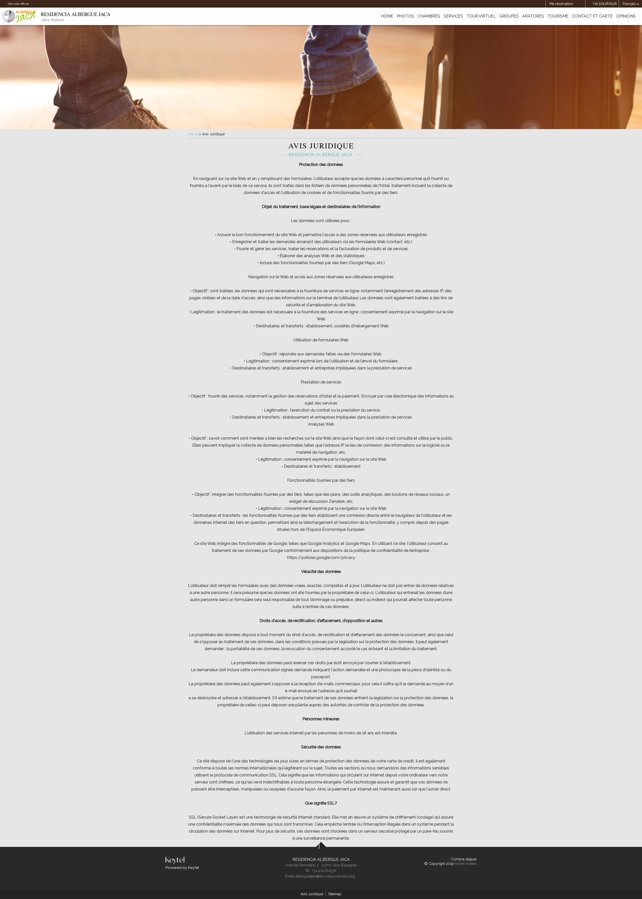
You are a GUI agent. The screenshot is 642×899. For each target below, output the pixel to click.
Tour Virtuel (481, 16)
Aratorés (533, 16)
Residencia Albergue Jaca (321, 859)
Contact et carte (592, 16)
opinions (626, 16)
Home (387, 16)
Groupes (509, 16)
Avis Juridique (312, 894)
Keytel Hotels (465, 864)
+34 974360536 (605, 4)
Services (453, 16)
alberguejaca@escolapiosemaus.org (325, 876)
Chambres (429, 16)
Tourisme (558, 16)
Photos (405, 16)
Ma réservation (561, 4)
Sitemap (334, 894)
